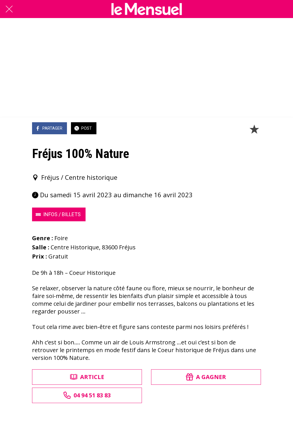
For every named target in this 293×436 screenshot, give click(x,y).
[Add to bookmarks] (254, 129)
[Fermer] (9, 9)
